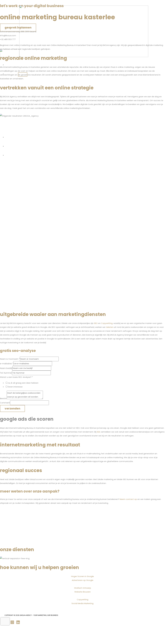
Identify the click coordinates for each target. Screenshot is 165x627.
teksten (109, 327)
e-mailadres (6, 363)
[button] (15, 73)
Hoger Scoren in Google (82, 576)
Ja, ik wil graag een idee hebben (23, 383)
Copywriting (82, 599)
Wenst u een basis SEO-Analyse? (16, 377)
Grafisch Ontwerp (82, 588)
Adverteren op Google (82, 580)
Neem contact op (128, 499)
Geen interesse (15, 386)
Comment (5, 402)
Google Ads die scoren (26, 419)
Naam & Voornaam (10, 359)
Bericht (3, 398)
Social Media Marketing (82, 603)
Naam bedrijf (6, 368)
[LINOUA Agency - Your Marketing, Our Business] (9, 56)
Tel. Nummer (6, 372)
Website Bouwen (82, 591)
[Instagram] (12, 623)
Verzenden (12, 408)
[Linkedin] (18, 623)
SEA (98, 431)
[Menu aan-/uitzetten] (22, 74)
